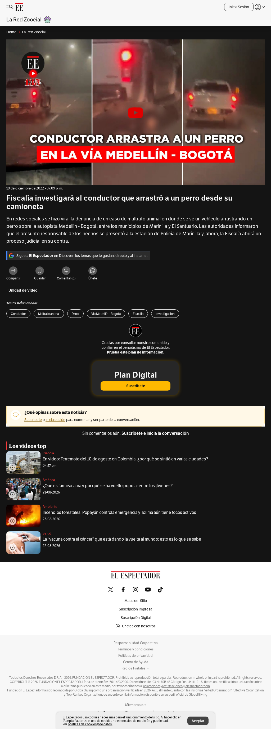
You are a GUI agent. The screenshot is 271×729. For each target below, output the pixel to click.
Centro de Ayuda (135, 662)
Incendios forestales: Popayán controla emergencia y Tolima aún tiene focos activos (119, 512)
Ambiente (50, 506)
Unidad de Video (23, 290)
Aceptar (198, 720)
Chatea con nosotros (139, 626)
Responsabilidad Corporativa (136, 643)
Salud (47, 533)
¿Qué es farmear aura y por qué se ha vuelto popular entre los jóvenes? (108, 485)
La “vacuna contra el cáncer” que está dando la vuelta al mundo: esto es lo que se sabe (122, 539)
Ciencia (48, 453)
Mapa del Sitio (135, 600)
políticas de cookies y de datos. (90, 724)
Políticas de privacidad (135, 656)
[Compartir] (13, 271)
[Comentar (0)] (66, 271)
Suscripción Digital (136, 617)
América (49, 480)
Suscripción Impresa (135, 609)
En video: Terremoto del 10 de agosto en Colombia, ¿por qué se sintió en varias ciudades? (125, 459)
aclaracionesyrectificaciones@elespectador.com (176, 686)
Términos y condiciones (135, 649)
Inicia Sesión (239, 6)
